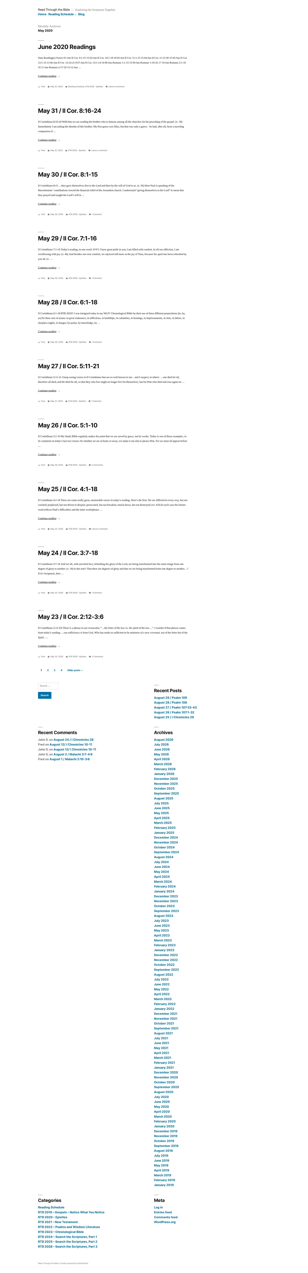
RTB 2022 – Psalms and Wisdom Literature (69, 1227)
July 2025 (161, 803)
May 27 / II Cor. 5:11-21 (68, 366)
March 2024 (163, 881)
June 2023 (162, 925)
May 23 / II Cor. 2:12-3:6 (71, 616)
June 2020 (162, 1102)
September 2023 (166, 911)
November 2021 (165, 1018)
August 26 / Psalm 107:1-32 (174, 712)
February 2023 (165, 945)
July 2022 (161, 979)
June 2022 (162, 984)
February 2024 (165, 886)
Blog (81, 14)
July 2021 (161, 1038)
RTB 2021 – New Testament (58, 1222)
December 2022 (166, 955)
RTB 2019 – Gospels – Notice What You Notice (71, 1212)
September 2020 (166, 1087)
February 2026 (165, 769)
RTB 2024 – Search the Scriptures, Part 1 (67, 1237)
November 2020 (166, 1077)
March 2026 (163, 764)
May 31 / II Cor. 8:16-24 (69, 110)
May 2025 (161, 813)
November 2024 (166, 842)
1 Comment (97, 214)
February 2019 (164, 1180)
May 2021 (161, 1048)
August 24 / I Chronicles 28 (73, 739)
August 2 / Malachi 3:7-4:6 (73, 754)
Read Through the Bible (54, 9)
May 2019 (161, 1165)
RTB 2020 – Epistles (52, 1217)
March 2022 (163, 999)
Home (42, 14)
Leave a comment (116, 86)
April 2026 (162, 759)
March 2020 (163, 1116)
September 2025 (166, 793)
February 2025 (165, 828)
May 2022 (161, 989)
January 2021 (164, 1067)
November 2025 (166, 783)
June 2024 (162, 867)
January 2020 (164, 1126)
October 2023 (164, 906)
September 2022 (166, 969)
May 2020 (161, 1106)
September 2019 (166, 1146)
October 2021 (164, 1023)
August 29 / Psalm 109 (170, 697)
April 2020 (162, 1111)
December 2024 (166, 837)
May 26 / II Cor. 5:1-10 (67, 425)
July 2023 (161, 920)
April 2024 (162, 876)
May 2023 (161, 930)
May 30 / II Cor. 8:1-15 (68, 174)
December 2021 (165, 1013)
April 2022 (162, 994)
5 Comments (97, 465)
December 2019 (165, 1131)
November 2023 (166, 901)
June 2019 (161, 1160)
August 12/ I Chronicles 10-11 (71, 744)
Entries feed (163, 1212)
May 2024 (161, 872)
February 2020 (165, 1121)
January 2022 (164, 1009)
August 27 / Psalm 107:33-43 (175, 707)
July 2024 (161, 862)
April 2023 (162, 935)
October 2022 (164, 965)
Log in (158, 1207)
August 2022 (163, 974)
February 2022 (165, 1004)
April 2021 (161, 1053)
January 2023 (164, 950)
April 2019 (161, 1170)
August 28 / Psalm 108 (170, 702)
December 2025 (166, 779)
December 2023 (166, 896)
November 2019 (165, 1136)
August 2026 (163, 739)
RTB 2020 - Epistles (94, 86)
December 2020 (166, 1072)
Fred (43, 86)
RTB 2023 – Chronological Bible (61, 1232)
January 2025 (164, 832)
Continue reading (49, 76)
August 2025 (163, 798)
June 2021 (161, 1043)
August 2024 (163, 857)
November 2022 (166, 960)
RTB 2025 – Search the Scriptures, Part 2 (67, 1241)
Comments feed (166, 1217)
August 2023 (163, 916)
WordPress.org (165, 1222)
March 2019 (162, 1175)
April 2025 (162, 818)
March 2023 (163, 940)
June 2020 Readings (67, 46)
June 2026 (162, 749)
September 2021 (166, 1028)
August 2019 (163, 1150)
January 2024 (164, 891)
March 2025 (163, 823)
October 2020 (164, 1082)
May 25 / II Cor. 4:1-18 (67, 489)
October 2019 (164, 1141)
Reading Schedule (61, 14)
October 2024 (164, 847)
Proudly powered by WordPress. (74, 1263)
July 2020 (161, 1097)
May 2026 (161, 754)
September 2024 (166, 852)
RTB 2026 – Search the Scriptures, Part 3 (67, 1246)
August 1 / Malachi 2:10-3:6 (70, 759)
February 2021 (164, 1062)
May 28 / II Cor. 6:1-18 (67, 302)
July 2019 (161, 1155)
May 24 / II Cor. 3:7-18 (68, 552)
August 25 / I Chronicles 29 (174, 717)
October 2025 (164, 788)
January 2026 (164, 774)
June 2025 (162, 808)
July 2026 (161, 744)
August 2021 (163, 1033)
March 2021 (162, 1057)
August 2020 (163, 1092)
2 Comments (97, 656)
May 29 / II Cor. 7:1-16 (67, 238)
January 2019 (164, 1185)
